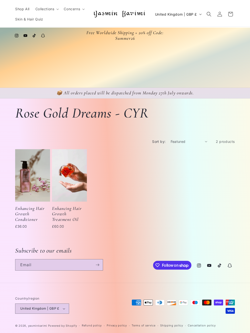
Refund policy (92, 325)
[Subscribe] (97, 265)
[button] (46, 9)
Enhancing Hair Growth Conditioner (30, 214)
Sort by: (159, 141)
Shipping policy (171, 325)
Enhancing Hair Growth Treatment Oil (67, 214)
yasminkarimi (37, 325)
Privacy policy (117, 325)
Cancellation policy (202, 325)
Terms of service (143, 325)
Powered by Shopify (62, 325)
